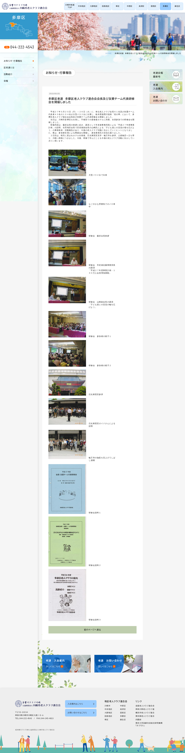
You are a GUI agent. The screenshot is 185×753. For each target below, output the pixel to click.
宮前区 (153, 6)
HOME (108, 53)
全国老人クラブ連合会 (145, 706)
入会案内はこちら (75, 704)
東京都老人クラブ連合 (145, 716)
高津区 (141, 6)
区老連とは (9, 68)
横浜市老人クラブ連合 (145, 713)
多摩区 (165, 6)
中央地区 (81, 6)
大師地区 (93, 6)
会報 (6, 81)
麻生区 (177, 6)
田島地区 (105, 6)
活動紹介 (8, 74)
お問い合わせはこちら (77, 713)
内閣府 (138, 720)
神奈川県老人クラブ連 (145, 709)
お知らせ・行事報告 (13, 61)
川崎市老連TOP (70, 6)
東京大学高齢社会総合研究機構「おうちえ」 (149, 724)
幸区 (118, 6)
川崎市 (107, 706)
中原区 (129, 6)
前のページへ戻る (92, 630)
